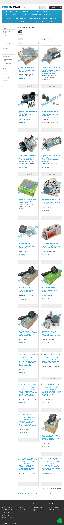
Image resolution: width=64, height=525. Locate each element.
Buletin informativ (54, 509)
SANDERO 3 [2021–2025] (35, 15)
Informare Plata (6, 506)
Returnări (20, 507)
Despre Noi (5, 514)
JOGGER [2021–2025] (34, 18)
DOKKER (23, 21)
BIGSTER (45, 18)
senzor (36, 493)
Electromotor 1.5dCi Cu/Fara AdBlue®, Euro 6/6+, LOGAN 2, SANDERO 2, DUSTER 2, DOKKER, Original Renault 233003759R (51, 158)
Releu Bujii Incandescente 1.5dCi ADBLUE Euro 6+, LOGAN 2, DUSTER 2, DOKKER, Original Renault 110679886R (51, 437)
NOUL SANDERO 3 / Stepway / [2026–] (15, 15)
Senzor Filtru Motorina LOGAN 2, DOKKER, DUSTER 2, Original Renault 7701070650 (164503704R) (51, 393)
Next (53, 493)
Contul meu (52, 506)
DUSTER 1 (15, 21)
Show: (20, 43)
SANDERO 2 (47, 15)
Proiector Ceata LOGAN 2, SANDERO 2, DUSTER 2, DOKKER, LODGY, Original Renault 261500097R (27, 467)
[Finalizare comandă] (60, 2)
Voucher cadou (37, 507)
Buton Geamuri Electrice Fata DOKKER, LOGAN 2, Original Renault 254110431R (51, 361)
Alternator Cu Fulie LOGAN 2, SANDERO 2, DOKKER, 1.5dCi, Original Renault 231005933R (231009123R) (51, 201)
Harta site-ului (22, 509)
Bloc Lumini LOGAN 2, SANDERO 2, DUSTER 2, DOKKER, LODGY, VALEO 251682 (49, 289)
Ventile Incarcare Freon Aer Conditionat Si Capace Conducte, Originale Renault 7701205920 (51, 114)
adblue (44, 493)
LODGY (30, 21)
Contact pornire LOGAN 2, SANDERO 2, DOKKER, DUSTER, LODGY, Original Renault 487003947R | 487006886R (28, 393)
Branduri (35, 506)
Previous (19, 493)
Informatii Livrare (7, 507)
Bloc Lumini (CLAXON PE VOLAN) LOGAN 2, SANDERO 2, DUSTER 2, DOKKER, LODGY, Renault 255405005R (28, 333)
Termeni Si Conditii (7, 512)
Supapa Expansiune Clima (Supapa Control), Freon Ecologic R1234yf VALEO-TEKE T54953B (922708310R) (51, 245)
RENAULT (37, 21)
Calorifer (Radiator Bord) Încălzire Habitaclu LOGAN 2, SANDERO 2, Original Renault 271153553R (27, 70)
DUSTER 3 (53, 18)
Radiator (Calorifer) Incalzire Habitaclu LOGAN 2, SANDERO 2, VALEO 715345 (28, 201)
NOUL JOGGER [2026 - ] (20, 18)
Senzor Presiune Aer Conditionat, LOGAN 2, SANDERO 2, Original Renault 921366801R (27, 245)
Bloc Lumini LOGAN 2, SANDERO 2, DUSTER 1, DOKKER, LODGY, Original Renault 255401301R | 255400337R (26, 290)
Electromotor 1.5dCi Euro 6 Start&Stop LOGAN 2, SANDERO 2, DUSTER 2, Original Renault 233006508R (27, 423)
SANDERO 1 (8, 18)
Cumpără (28, 86)
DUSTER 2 (7, 21)
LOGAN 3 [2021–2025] (27, 11)
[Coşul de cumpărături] (58, 2)
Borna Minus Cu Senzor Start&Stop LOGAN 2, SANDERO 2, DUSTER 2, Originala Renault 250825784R (51, 333)
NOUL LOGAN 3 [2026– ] (11, 11)
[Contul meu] (56, 2)
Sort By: (44, 39)
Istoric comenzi (53, 507)
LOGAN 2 (37, 11)
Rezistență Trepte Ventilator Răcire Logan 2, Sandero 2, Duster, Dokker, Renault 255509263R (28, 114)
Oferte (35, 511)
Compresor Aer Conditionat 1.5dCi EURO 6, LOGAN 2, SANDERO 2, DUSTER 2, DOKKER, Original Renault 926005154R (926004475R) (27, 158)
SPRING (5, 87)
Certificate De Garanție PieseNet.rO (8, 516)
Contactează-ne (22, 506)
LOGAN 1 (45, 11)
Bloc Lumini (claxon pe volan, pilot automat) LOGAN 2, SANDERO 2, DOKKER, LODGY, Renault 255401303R (28, 363)
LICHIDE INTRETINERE (48, 21)
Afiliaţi (35, 509)
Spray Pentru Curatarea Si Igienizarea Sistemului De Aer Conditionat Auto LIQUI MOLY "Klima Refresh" (51, 467)
